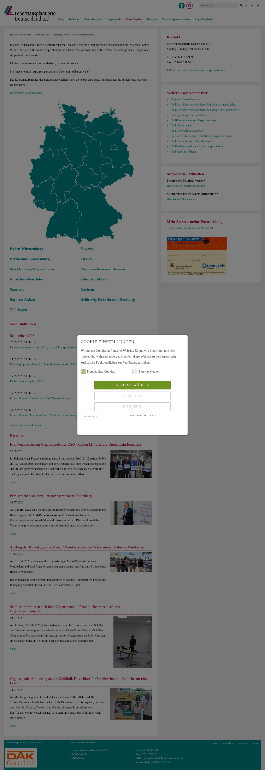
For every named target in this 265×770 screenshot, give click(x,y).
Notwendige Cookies (101, 371)
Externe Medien (149, 371)
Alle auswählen (132, 385)
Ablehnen (133, 396)
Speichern (132, 406)
